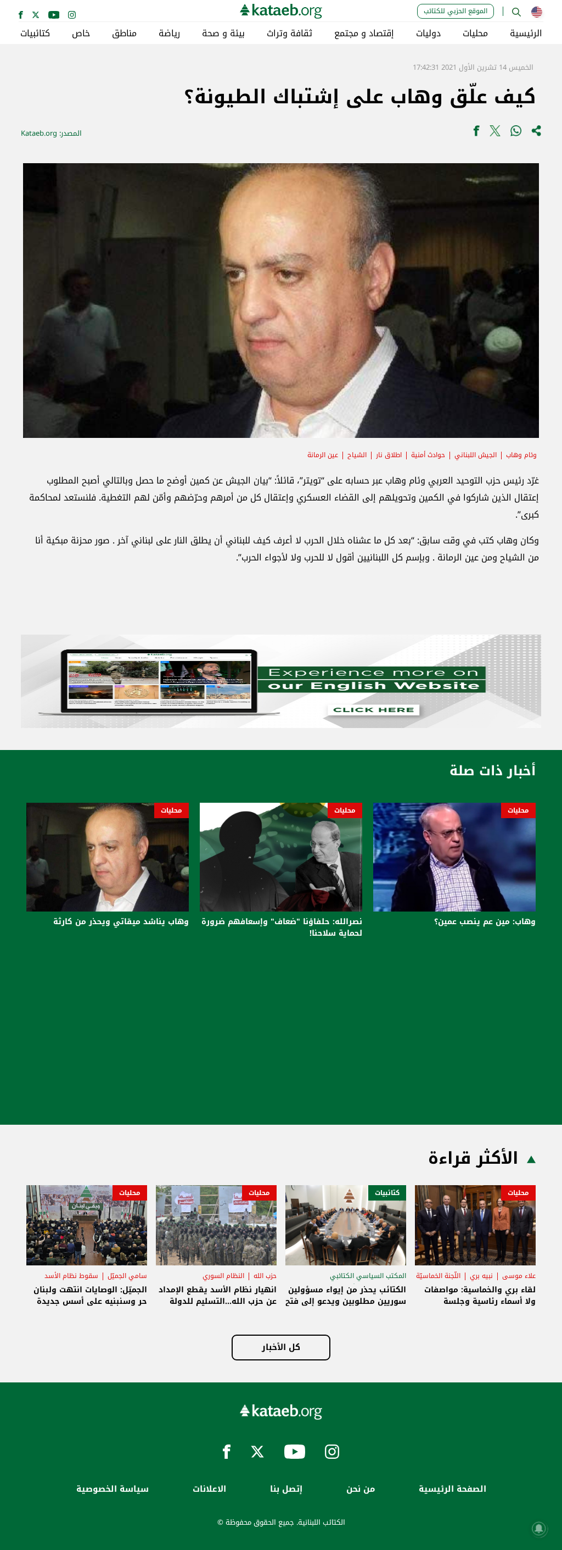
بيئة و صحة (223, 33)
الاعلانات (209, 1489)
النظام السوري (223, 1276)
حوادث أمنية (428, 455)
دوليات (428, 33)
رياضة (169, 33)
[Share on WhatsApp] (515, 133)
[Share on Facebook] (476, 133)
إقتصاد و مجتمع (364, 33)
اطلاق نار (389, 455)
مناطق (124, 33)
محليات (475, 33)
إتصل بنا (286, 1489)
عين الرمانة (322, 455)
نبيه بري (481, 1276)
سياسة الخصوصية (112, 1489)
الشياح (357, 455)
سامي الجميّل (127, 1276)
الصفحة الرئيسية (452, 1489)
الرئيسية (526, 33)
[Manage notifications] (539, 1528)
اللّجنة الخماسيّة (438, 1276)
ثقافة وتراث (289, 33)
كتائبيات (35, 33)
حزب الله (265, 1276)
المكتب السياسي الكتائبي (368, 1276)
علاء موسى (519, 1276)
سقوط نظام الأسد (71, 1276)
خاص (81, 33)
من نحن (360, 1489)
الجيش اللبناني (475, 455)
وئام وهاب (521, 455)
